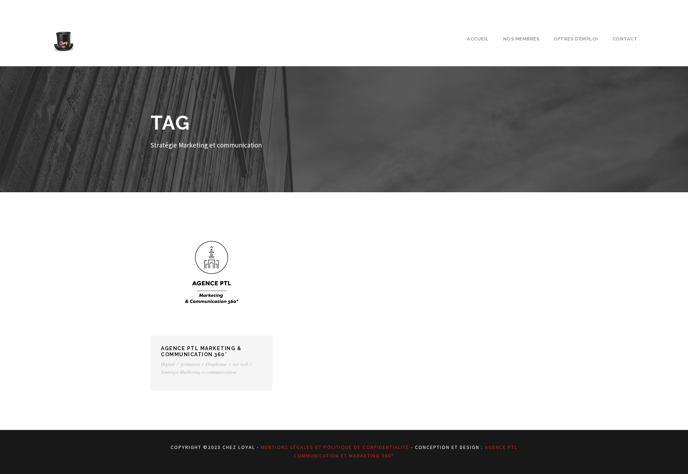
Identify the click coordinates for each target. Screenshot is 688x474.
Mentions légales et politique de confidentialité (335, 447)
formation (190, 364)
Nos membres (521, 39)
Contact (625, 39)
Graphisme (216, 364)
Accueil (478, 39)
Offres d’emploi (576, 39)
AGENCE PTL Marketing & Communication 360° (201, 351)
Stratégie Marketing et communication (198, 372)
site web (240, 364)
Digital (168, 364)
